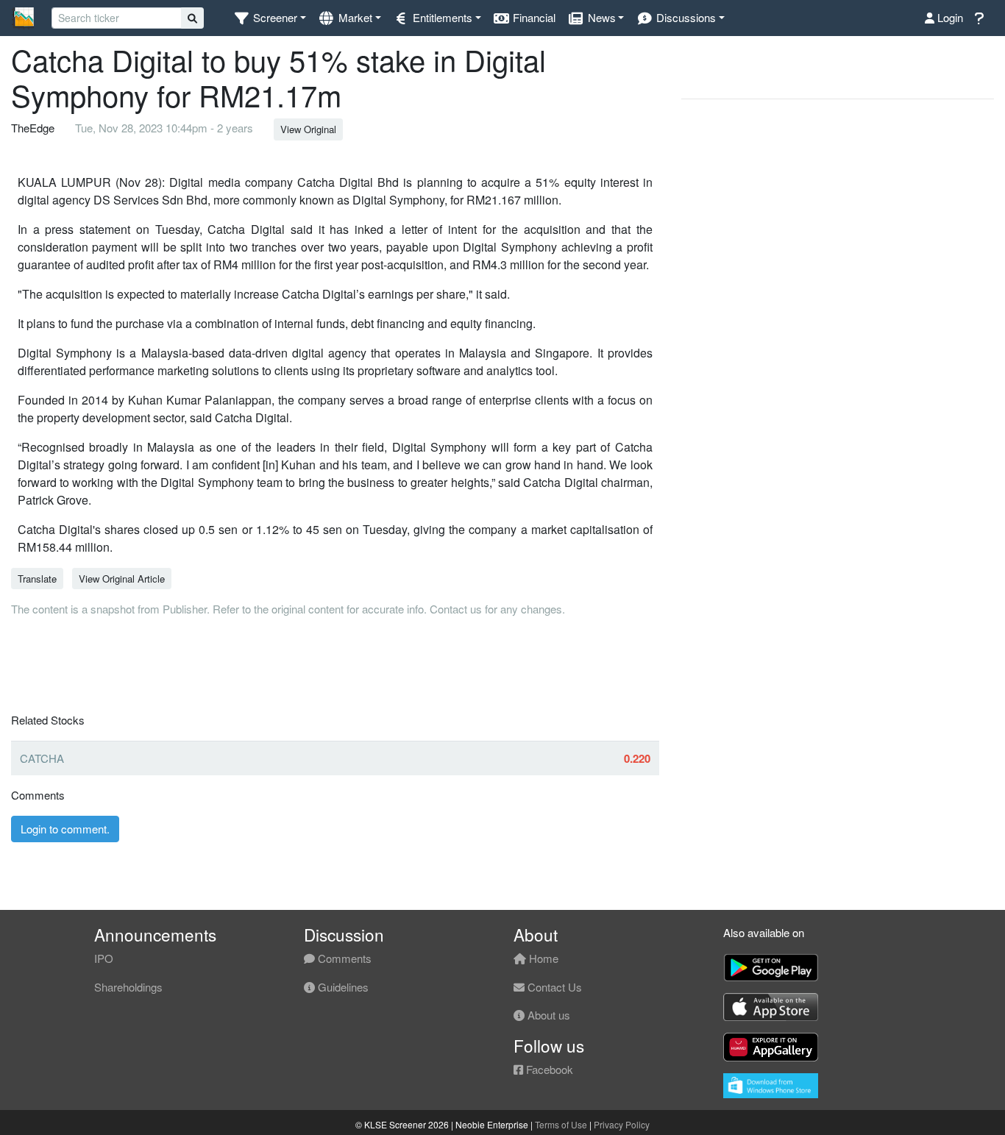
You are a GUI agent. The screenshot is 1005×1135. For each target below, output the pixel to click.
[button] (269, 18)
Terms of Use (561, 1124)
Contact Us (553, 987)
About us (547, 1014)
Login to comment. (65, 828)
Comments (343, 958)
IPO (103, 958)
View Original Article (122, 579)
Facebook (548, 1069)
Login (948, 17)
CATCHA (42, 758)
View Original (308, 129)
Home (542, 958)
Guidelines (342, 987)
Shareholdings (128, 987)
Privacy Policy (622, 1124)
